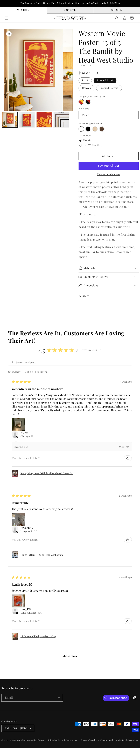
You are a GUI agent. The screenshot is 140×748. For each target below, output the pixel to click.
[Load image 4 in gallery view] (61, 120)
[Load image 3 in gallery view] (44, 120)
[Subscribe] (59, 698)
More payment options (108, 174)
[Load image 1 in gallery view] (10, 120)
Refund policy (54, 740)
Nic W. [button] (24, 433)
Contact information (128, 740)
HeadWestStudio (17, 740)
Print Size (84, 108)
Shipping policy (107, 740)
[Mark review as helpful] (128, 458)
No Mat (88, 140)
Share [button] (85, 295)
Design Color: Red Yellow (92, 96)
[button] (7, 18)
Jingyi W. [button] (25, 609)
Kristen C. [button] (26, 527)
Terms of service (89, 740)
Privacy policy (70, 740)
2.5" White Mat (92, 145)
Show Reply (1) (21, 446)
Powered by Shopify (34, 740)
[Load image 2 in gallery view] (27, 120)
